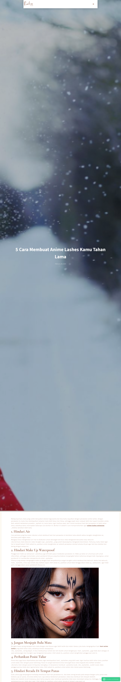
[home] (28, 3)
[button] (93, 4)
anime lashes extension (95, 525)
